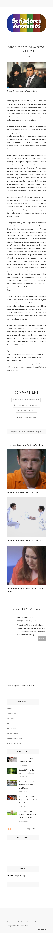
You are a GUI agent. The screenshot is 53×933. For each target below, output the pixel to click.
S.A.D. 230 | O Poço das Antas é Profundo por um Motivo (28, 784)
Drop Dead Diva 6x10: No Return (25, 540)
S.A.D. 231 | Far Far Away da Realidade (27, 771)
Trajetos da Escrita (14, 743)
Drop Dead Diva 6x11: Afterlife (25, 492)
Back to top (39, 930)
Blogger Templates (14, 922)
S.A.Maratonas (12, 733)
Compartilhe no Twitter (28, 405)
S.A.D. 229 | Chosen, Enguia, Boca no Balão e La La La (28, 799)
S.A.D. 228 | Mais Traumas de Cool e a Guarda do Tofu (27, 814)
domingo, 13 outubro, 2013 (26, 621)
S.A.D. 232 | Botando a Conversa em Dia (28, 760)
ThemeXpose (35, 922)
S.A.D (9, 723)
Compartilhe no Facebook (27, 400)
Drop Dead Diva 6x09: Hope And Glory (25, 590)
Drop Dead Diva (30, 417)
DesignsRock (11, 925)
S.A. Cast (10, 718)
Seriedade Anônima (14, 738)
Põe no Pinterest (28, 411)
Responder (42, 638)
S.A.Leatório (11, 728)
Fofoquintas (11, 713)
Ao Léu (9, 709)
